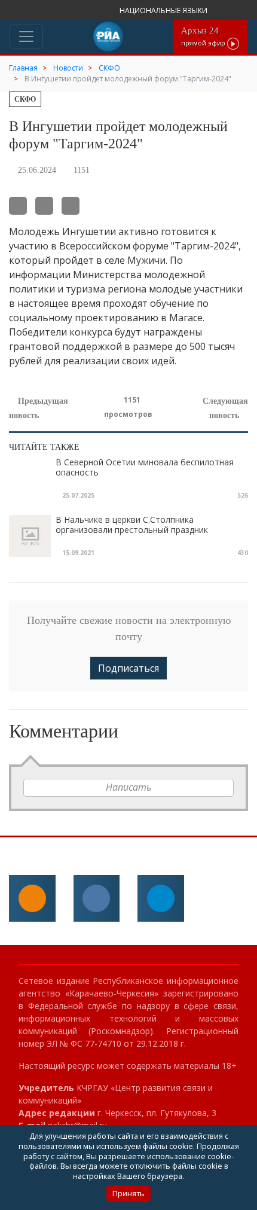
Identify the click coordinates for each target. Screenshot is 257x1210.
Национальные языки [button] (164, 10)
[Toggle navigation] (26, 36)
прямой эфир (204, 36)
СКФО (25, 99)
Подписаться (128, 668)
